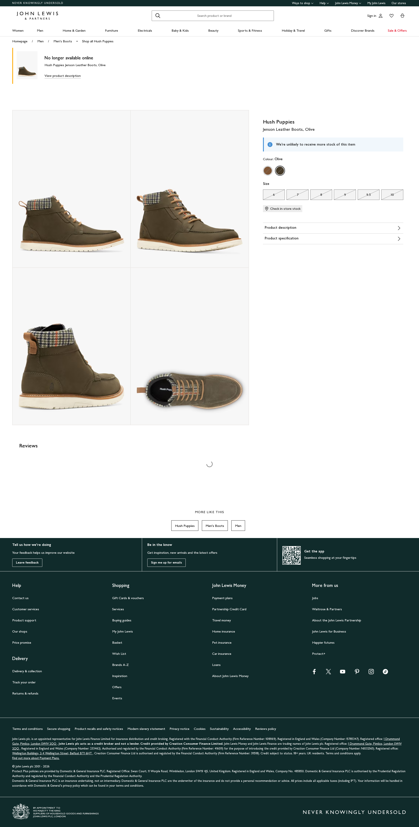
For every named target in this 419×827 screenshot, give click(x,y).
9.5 (364, 196)
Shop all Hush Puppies (97, 41)
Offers (117, 687)
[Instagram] (371, 673)
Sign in (371, 16)
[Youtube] (342, 673)
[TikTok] (385, 673)
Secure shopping (58, 729)
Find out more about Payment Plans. (35, 758)
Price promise (21, 642)
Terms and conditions (27, 729)
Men (40, 30)
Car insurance (221, 654)
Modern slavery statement (146, 729)
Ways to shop (301, 3)
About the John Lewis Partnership (336, 620)
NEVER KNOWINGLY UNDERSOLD (38, 3)
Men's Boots (62, 41)
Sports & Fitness (250, 30)
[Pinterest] (357, 673)
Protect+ (318, 654)
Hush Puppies (185, 526)
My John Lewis (376, 3)
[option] (268, 170)
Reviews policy (265, 729)
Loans (216, 665)
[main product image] (31, 65)
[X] (328, 673)
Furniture (111, 30)
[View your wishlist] (390, 15)
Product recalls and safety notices (99, 729)
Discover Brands (362, 30)
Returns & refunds (25, 693)
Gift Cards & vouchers (128, 598)
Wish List (119, 654)
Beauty (213, 30)
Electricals (145, 30)
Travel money (221, 620)
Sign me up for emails (166, 562)
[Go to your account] (380, 15)
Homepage (19, 41)
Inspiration (119, 676)
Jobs (315, 598)
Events (117, 698)
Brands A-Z (120, 665)
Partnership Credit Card (229, 609)
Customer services (25, 609)
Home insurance (223, 631)
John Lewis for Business (329, 631)
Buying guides (121, 620)
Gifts (327, 30)
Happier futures (323, 642)
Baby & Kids (180, 30)
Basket (117, 642)
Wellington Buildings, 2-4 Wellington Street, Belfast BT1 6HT (52, 753)
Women (18, 30)
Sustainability (219, 729)
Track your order (24, 682)
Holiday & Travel (293, 30)
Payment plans (222, 598)
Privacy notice (179, 729)
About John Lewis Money (230, 676)
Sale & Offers (397, 30)
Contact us (20, 598)
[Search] (158, 15)
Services (118, 609)
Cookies (200, 729)
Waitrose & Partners (327, 609)
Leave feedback (27, 562)
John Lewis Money (346, 3)
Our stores (399, 3)
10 (387, 196)
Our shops (19, 631)
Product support (24, 620)
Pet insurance (222, 642)
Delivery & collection (27, 671)
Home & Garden (74, 30)
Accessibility (242, 729)
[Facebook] (314, 673)
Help (323, 3)
